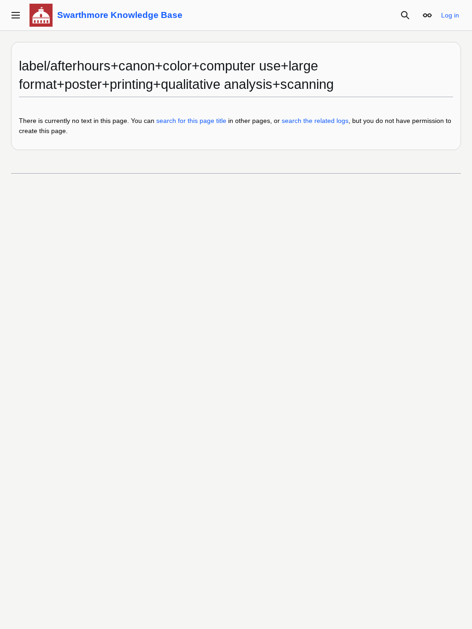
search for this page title (191, 120)
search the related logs (315, 120)
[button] (16, 15)
